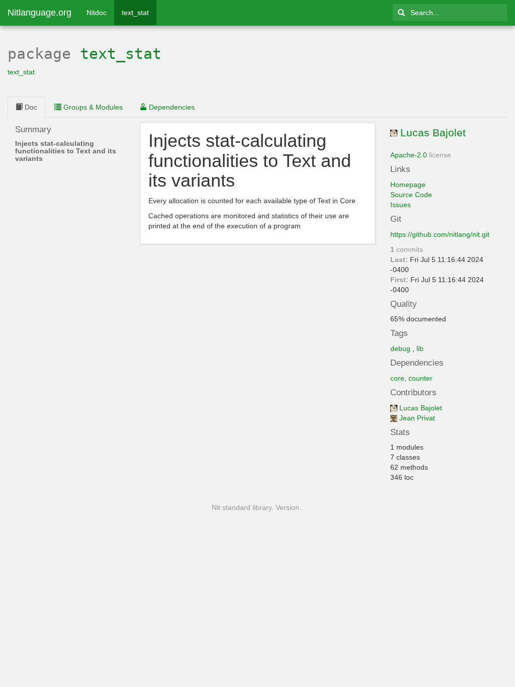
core (397, 378)
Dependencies (171, 107)
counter (420, 378)
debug (400, 349)
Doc (30, 107)
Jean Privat (417, 418)
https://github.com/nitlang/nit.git (439, 234)
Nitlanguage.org (39, 13)
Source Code (411, 195)
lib (419, 349)
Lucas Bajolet (433, 132)
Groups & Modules (92, 107)
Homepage (407, 185)
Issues (400, 205)
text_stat (135, 13)
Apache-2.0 (408, 155)
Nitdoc (97, 13)
